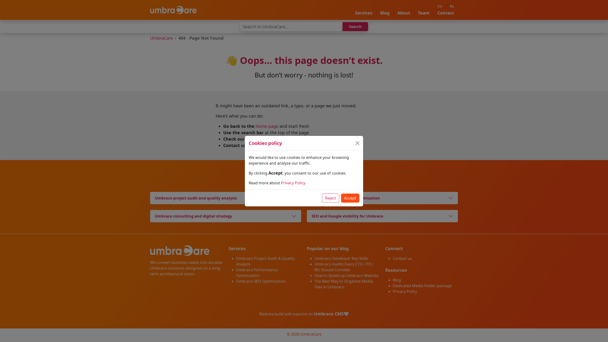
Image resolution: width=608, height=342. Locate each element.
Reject (330, 198)
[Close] (357, 143)
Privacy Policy (293, 182)
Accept (350, 198)
